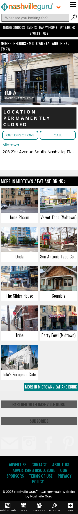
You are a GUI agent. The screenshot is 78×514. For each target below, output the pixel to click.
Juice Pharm (19, 217)
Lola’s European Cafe (19, 374)
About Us (60, 464)
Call (58, 135)
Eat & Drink (67, 27)
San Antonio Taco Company (58, 256)
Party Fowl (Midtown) (58, 335)
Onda (19, 256)
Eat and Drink (56, 43)
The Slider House (19, 295)
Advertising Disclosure (34, 470)
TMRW (5, 49)
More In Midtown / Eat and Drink (51, 387)
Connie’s (58, 295)
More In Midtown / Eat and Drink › (33, 181)
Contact (39, 464)
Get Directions (20, 135)
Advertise (17, 464)
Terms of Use (40, 476)
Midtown (36, 43)
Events (32, 27)
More (70, 510)
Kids (45, 33)
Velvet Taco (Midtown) (58, 217)
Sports (35, 33)
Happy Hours (48, 27)
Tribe (19, 335)
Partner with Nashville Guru (38, 404)
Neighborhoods (14, 27)
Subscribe (39, 421)
